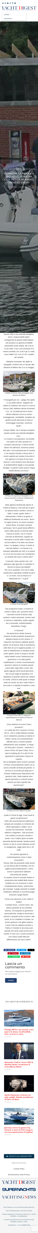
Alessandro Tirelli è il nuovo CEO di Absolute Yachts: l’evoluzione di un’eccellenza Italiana (18, 1064)
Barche (5, 169)
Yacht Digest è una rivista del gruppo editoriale (19, 1207)
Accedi (11, 980)
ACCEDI (6, 14)
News (17, 169)
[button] (10, 950)
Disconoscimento (19, 1163)
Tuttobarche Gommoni (27, 169)
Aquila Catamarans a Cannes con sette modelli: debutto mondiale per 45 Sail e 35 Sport (18, 1097)
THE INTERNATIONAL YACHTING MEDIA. (19, 1211)
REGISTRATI (8, 18)
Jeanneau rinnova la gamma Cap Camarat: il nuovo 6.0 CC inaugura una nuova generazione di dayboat (18, 1129)
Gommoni (12, 169)
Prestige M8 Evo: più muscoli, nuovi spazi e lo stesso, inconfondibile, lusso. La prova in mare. (19, 1031)
